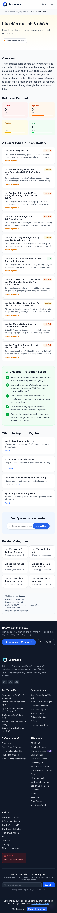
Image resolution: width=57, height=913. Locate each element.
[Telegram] (16, 682)
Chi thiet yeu (18, 909)
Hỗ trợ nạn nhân (38, 778)
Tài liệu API (36, 743)
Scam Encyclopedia (18, 12)
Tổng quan (7, 743)
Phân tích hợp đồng (39, 725)
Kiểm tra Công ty (38, 709)
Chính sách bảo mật (11, 817)
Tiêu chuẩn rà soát (10, 833)
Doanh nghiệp (37, 755)
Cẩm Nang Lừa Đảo (39, 762)
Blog (33, 774)
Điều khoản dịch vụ (11, 821)
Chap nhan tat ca (36, 909)
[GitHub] (10, 682)
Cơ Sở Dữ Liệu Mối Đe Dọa (14, 758)
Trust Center (36, 801)
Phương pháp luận (10, 848)
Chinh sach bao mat (40, 903)
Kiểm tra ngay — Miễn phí (17, 642)
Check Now (41, 526)
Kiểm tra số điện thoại (40, 705)
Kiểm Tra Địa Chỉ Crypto (41, 702)
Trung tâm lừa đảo (10, 755)
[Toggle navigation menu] (52, 4)
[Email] (4, 682)
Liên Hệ (5, 844)
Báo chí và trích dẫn (40, 786)
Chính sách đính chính (12, 829)
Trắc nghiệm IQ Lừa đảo (41, 770)
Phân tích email (37, 713)
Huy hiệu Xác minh (39, 758)
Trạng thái (6, 840)
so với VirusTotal (38, 805)
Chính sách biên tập (11, 825)
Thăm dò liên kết (38, 717)
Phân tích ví (36, 721)
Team (33, 793)
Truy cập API (46, 642)
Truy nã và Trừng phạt (12, 747)
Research (35, 797)
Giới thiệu (35, 789)
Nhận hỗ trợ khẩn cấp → (13, 859)
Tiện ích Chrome (38, 747)
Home (4, 12)
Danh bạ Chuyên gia (40, 782)
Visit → (7, 450)
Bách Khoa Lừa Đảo (40, 766)
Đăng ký (49, 885)
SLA (4, 836)
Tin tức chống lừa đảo (12, 751)
